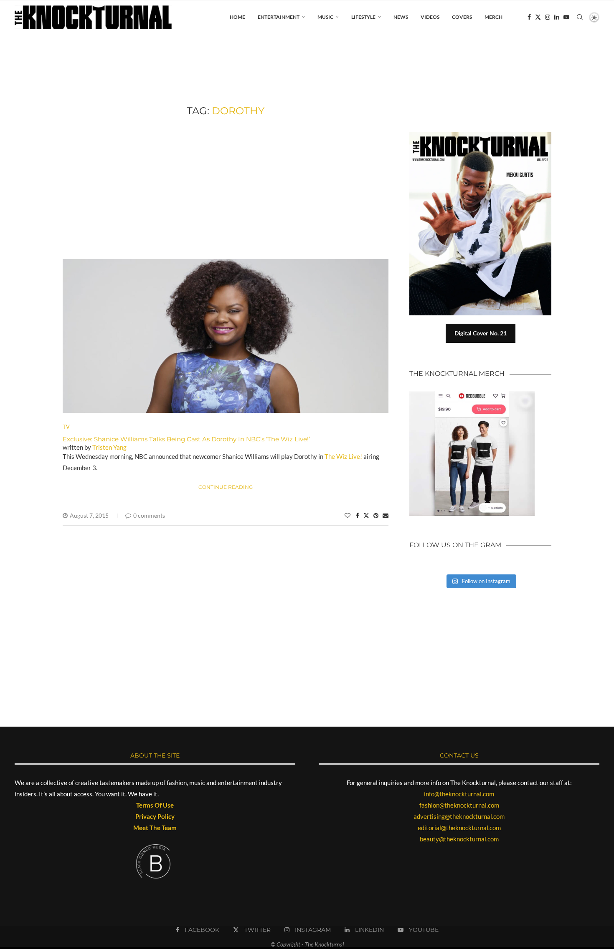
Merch (493, 17)
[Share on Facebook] (357, 515)
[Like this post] (347, 515)
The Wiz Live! (344, 456)
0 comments (149, 515)
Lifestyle (363, 17)
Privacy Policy (155, 816)
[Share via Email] (385, 515)
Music (325, 17)
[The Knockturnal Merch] (472, 394)
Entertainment (278, 17)
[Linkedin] (556, 17)
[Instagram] (547, 17)
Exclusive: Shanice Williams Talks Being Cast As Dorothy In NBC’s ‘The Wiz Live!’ (186, 439)
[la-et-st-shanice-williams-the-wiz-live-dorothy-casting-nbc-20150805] (225, 263)
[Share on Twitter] (366, 515)
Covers (462, 17)
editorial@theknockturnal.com (459, 827)
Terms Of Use (155, 805)
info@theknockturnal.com (459, 794)
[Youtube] (566, 17)
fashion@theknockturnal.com (459, 805)
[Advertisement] (225, 188)
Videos (430, 17)
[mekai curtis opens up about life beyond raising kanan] (484, 135)
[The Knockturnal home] (480, 627)
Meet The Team (155, 827)
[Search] (580, 17)
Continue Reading (225, 487)
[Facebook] (529, 17)
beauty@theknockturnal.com (459, 839)
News (400, 17)
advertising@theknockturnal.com (459, 816)
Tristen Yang (109, 447)
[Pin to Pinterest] (375, 515)
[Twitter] (538, 17)
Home (237, 17)
